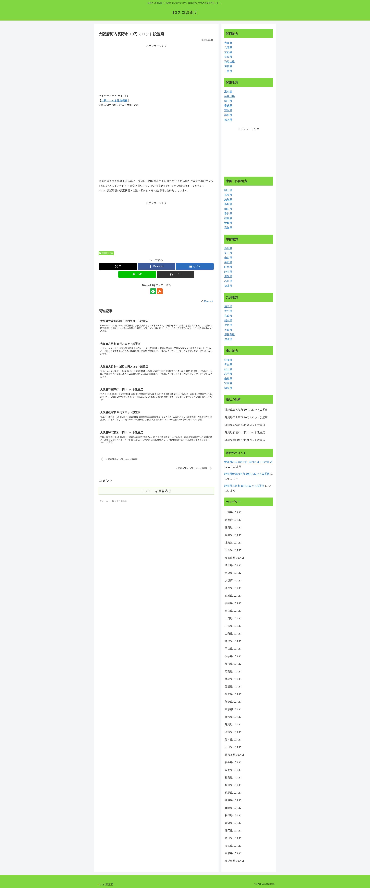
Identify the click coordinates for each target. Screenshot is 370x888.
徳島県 (228, 218)
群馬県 (228, 115)
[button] (175, 274)
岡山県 (228, 190)
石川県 (228, 281)
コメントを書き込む (156, 491)
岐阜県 (228, 267)
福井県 (228, 285)
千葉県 (228, 105)
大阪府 (228, 42)
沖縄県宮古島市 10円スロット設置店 (246, 417)
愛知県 (228, 276)
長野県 (228, 262)
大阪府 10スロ (107, 253)
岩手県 (228, 373)
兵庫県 (228, 47)
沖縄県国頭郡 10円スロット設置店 (245, 440)
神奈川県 (229, 96)
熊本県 (228, 320)
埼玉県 (228, 101)
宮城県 (228, 383)
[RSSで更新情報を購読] (160, 291)
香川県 (228, 213)
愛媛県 (228, 223)
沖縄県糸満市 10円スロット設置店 (245, 424)
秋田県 (228, 369)
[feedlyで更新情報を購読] (153, 291)
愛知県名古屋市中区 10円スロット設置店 (248, 461)
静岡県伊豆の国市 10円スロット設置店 (247, 473)
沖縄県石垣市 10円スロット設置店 (245, 432)
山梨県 (228, 257)
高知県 (228, 227)
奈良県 (228, 56)
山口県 (228, 209)
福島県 (228, 388)
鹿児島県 (229, 334)
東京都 (228, 91)
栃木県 (228, 119)
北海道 (228, 359)
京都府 (228, 52)
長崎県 (228, 329)
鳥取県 (228, 199)
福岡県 (228, 306)
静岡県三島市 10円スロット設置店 (244, 485)
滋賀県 (228, 66)
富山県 (228, 253)
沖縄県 (228, 339)
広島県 (228, 195)
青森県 (228, 364)
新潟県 (228, 248)
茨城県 (228, 110)
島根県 (228, 204)
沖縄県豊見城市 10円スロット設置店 (246, 409)
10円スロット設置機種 (114, 100)
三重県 (228, 71)
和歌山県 (229, 61)
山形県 (228, 378)
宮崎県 (228, 315)
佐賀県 (228, 325)
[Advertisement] (156, 68)
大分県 (228, 311)
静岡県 (228, 271)
